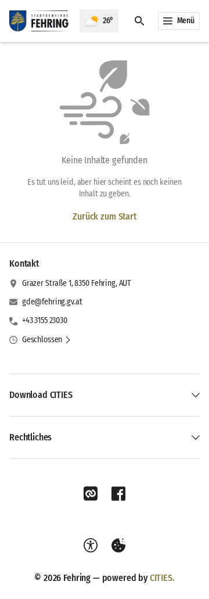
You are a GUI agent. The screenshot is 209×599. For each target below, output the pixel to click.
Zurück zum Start (104, 216)
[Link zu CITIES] (91, 494)
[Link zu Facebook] (118, 494)
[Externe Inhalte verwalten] (118, 546)
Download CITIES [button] (41, 394)
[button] (46, 340)
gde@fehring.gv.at (52, 302)
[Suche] (139, 21)
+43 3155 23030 (44, 320)
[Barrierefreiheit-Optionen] (91, 546)
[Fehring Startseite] (39, 20)
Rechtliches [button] (30, 437)
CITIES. (162, 577)
